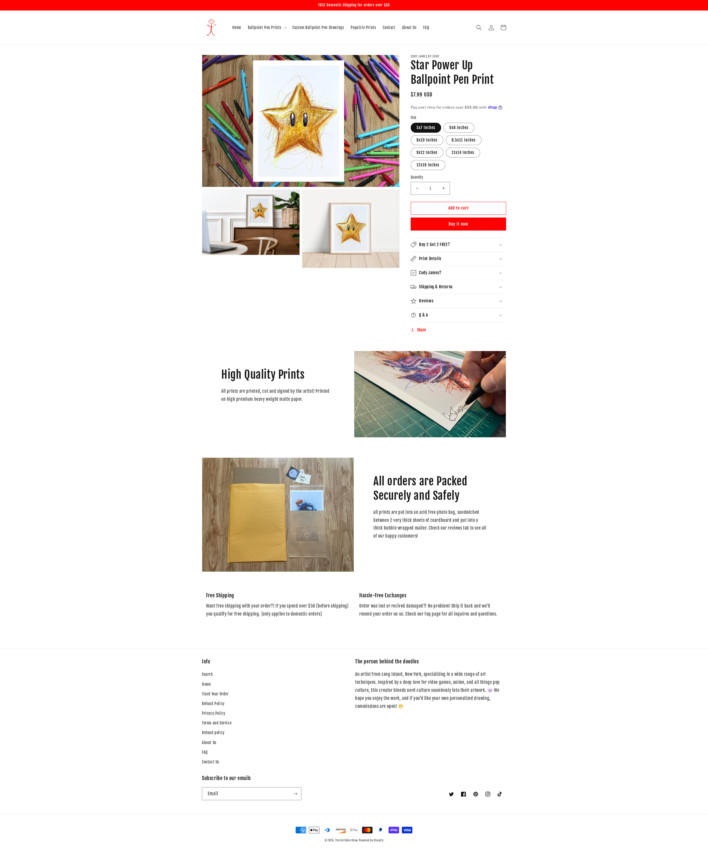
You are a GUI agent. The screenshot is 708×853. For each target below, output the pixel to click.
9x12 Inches (427, 152)
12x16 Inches (428, 165)
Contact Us (210, 762)
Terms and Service (216, 723)
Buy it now (458, 224)
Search (207, 674)
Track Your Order (215, 694)
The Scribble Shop (346, 840)
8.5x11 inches (464, 140)
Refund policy (213, 732)
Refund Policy (213, 703)
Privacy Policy (213, 713)
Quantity (417, 177)
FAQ (205, 752)
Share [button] (421, 330)
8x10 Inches (427, 140)
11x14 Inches (463, 152)
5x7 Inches (426, 127)
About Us (209, 742)
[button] (266, 27)
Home (206, 684)
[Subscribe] (295, 793)
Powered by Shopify (371, 840)
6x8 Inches (458, 127)
